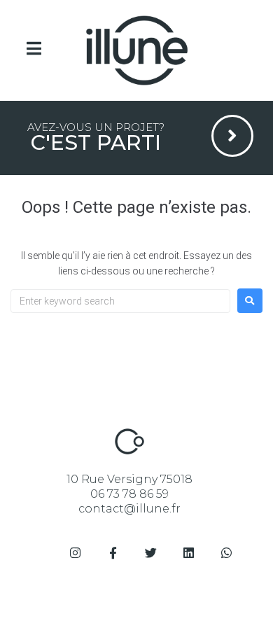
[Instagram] (75, 553)
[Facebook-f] (113, 553)
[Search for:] (120, 301)
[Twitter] (150, 553)
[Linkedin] (188, 553)
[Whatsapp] (226, 553)
